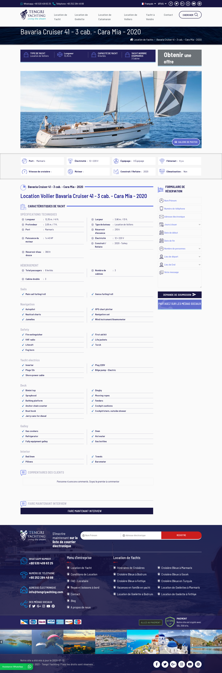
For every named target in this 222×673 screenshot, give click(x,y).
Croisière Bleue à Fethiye (131, 581)
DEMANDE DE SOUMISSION (177, 294)
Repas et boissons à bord (85, 587)
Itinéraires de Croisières (131, 567)
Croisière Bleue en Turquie (176, 581)
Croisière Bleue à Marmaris (176, 567)
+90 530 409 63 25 (42, 3)
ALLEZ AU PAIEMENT (151, 622)
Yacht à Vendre (150, 17)
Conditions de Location (84, 574)
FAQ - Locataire (79, 581)
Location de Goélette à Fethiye (178, 594)
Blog (73, 600)
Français (149, 3)
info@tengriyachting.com (46, 592)
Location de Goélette (81, 17)
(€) (162, 3)
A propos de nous (81, 607)
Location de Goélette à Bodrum (135, 594)
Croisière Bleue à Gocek (174, 574)
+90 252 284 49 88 (75, 3)
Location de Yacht (60, 17)
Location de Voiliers (130, 17)
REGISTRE (181, 535)
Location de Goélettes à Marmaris (180, 587)
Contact (168, 14)
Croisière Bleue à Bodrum (131, 574)
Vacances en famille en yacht (133, 587)
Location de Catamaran (104, 17)
